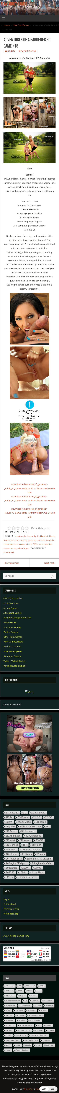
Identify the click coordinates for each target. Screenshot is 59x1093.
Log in (6, 899)
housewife (50, 540)
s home (40, 544)
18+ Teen (11, 849)
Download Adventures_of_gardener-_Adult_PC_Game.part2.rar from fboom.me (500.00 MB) (29, 500)
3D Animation (13, 835)
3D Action (11, 831)
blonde (52, 536)
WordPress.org (10, 913)
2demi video (24, 822)
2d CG (36, 817)
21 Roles (27, 854)
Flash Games (9, 622)
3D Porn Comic (35, 1020)
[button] (48, 1089)
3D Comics (12, 845)
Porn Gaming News (13, 641)
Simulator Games (12, 656)
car (17, 540)
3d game (9, 1015)
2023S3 (10, 872)
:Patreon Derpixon (27, 877)
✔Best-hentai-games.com (16, 935)
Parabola (28, 1089)
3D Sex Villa (10, 1025)
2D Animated (38, 812)
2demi (9, 821)
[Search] (52, 576)
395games (11, 868)
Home (7, 25)
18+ (25, 845)
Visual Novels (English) (14, 665)
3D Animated (28, 831)
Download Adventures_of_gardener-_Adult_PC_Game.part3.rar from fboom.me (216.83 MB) (29, 512)
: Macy (9, 877)
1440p (37, 867)
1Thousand (12, 812)
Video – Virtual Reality (14, 661)
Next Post (50, 562)
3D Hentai (20, 1015)
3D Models (9, 1020)
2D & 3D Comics (11, 603)
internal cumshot (10, 544)
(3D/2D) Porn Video (12, 598)
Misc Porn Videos (12, 627)
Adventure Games (12, 612)
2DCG (48, 817)
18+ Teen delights (30, 849)
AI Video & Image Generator (17, 617)
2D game (41, 821)
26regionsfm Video (42, 863)
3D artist (10, 840)
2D (24, 812)
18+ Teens (11, 854)
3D (47, 826)
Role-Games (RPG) (12, 651)
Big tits (36, 536)
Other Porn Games (12, 636)
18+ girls (36, 845)
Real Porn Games (21, 25)
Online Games (10, 632)
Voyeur (27, 548)
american (19, 536)
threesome (8, 548)
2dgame (10, 826)
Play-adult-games (14, 3)
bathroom (28, 536)
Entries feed (9, 904)
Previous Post (11, 562)
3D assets (25, 840)
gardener (32, 540)
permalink (8, 552)
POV (34, 544)
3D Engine (31, 1010)
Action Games (10, 608)
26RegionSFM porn (16, 863)
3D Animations (33, 835)
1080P (25, 867)
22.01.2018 (10, 51)
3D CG (39, 840)
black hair (44, 536)
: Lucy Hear (37, 872)
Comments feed (11, 908)
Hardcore (41, 540)
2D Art (9, 817)
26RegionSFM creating (39, 858)
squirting (48, 544)
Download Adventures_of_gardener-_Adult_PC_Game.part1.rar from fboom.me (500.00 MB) (29, 488)
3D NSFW (21, 1020)
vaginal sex (18, 548)
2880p (22, 872)
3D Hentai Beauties (36, 1015)
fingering (23, 540)
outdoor (22, 544)
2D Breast (23, 817)
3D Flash (43, 1010)
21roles (41, 854)
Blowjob (6, 540)
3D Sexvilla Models (26, 1025)
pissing (29, 544)
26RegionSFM (14, 858)
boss (13, 540)
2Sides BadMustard (30, 826)
